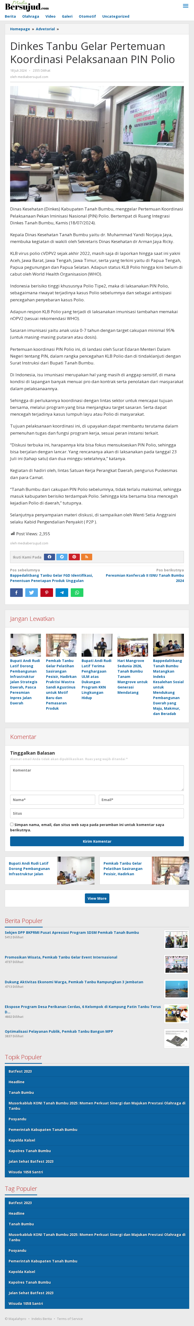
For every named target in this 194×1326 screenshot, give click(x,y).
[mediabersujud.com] (27, 5)
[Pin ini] (46, 592)
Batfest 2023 (20, 1071)
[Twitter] (61, 557)
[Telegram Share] (62, 592)
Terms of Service (70, 1318)
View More (97, 898)
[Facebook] (49, 557)
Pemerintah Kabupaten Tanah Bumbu (43, 1129)
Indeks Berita (42, 1318)
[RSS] (86, 557)
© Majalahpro (15, 1318)
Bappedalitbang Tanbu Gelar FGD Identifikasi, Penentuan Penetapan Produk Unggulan (51, 575)
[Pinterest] (74, 557)
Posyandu (17, 1119)
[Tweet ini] (31, 592)
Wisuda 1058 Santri (26, 1172)
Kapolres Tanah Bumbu (30, 1150)
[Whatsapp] (77, 592)
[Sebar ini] (16, 592)
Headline (17, 1081)
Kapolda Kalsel (22, 1140)
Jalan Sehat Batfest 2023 (31, 1161)
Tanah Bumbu (21, 1092)
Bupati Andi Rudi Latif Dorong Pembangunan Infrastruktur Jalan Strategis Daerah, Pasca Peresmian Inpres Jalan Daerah (25, 681)
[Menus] (185, 6)
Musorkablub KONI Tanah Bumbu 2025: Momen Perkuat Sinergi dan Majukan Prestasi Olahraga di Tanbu (97, 1106)
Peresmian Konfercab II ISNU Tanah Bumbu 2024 (145, 575)
